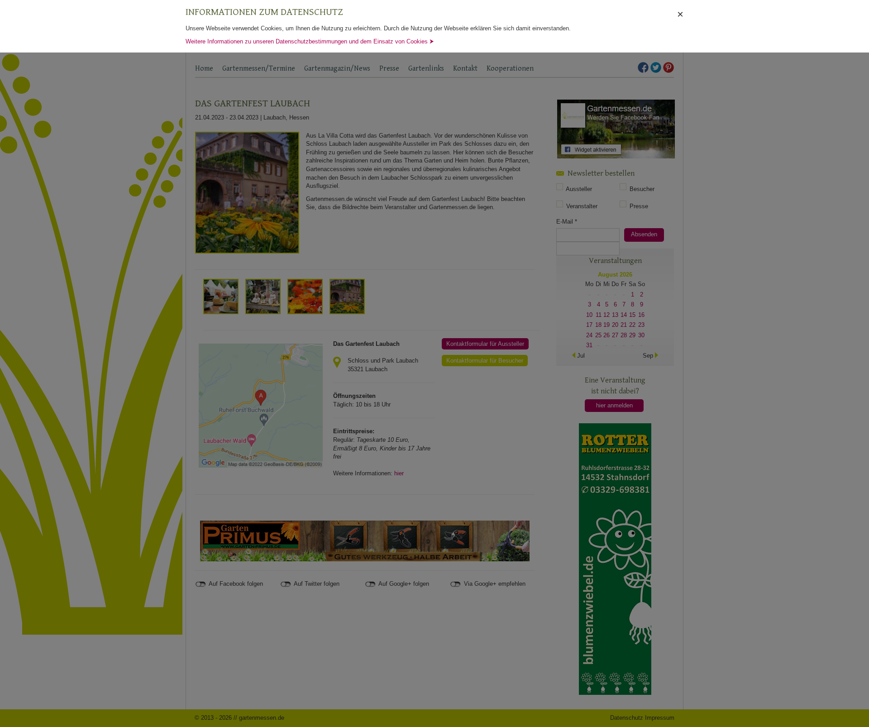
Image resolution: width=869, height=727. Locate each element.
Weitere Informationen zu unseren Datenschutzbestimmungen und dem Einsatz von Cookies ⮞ (310, 41)
